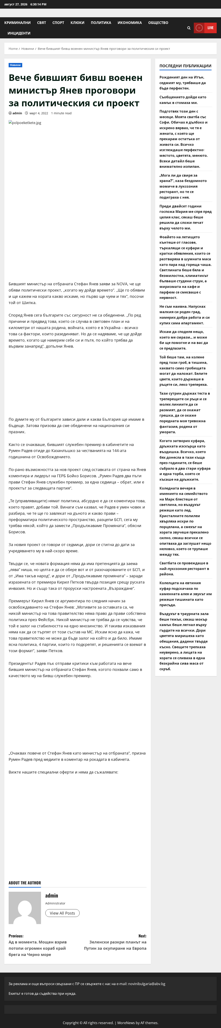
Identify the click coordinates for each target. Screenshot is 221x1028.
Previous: (38, 945)
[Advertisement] (78, 244)
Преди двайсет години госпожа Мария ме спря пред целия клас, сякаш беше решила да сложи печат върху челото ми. (185, 217)
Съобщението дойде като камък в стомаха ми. (182, 99)
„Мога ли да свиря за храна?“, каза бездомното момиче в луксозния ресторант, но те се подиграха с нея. (183, 186)
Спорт (58, 22)
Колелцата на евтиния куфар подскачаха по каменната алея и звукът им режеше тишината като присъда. (185, 593)
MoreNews (126, 1022)
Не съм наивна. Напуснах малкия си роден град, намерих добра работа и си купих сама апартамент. (184, 314)
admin (17, 113)
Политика (101, 22)
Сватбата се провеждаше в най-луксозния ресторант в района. (184, 568)
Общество (158, 22)
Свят (41, 22)
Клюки (77, 22)
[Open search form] (189, 28)
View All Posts (62, 913)
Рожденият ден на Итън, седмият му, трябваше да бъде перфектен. (182, 82)
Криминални (17, 22)
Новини (15, 65)
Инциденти (19, 33)
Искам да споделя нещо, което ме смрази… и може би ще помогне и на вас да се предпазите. (183, 340)
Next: (115, 942)
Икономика (130, 22)
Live (210, 27)
